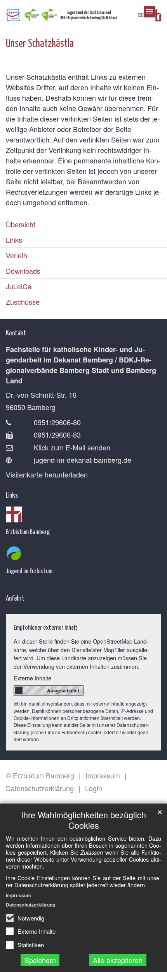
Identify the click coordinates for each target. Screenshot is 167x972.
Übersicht (20, 224)
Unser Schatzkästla (40, 42)
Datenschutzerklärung (30, 904)
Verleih (16, 255)
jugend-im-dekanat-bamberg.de (82, 460)
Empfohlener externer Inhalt (46, 627)
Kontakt (16, 332)
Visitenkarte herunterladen (47, 474)
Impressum (18, 895)
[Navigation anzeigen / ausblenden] (149, 11)
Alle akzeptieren (118, 960)
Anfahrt (15, 597)
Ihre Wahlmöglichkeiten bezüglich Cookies (83, 819)
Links (14, 240)
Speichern (40, 960)
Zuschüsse (23, 302)
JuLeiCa (18, 286)
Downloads (23, 271)
